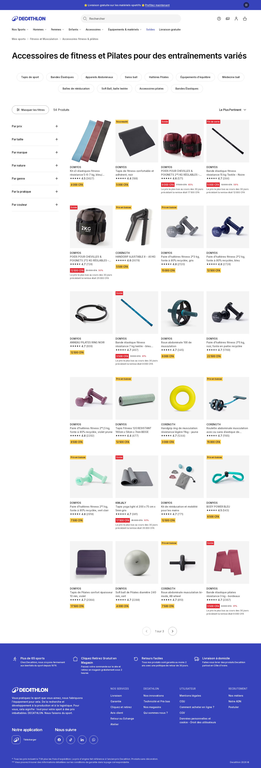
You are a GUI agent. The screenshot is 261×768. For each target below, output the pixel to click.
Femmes (56, 29)
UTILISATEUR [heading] (188, 688)
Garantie (115, 701)
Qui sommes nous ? (156, 712)
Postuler (234, 707)
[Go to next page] (172, 631)
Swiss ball (131, 77)
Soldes (150, 29)
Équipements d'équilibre (195, 77)
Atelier (114, 724)
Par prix (17, 126)
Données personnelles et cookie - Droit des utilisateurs (198, 720)
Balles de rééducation (76, 88)
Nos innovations (154, 695)
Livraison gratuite (170, 29)
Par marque (19, 152)
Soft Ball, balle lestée (115, 88)
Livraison (116, 695)
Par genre (18, 178)
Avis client (116, 712)
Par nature (18, 165)
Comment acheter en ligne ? (197, 707)
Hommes (38, 29)
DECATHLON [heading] (151, 688)
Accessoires (93, 29)
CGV (182, 712)
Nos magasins (152, 707)
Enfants (74, 29)
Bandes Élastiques (62, 77)
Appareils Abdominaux (99, 77)
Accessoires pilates (152, 88)
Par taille (17, 139)
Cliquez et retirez (120, 707)
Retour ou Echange (122, 718)
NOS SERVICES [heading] (119, 688)
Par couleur (19, 204)
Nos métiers (236, 695)
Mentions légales (190, 695)
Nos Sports (19, 29)
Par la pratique (21, 191)
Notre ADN (235, 701)
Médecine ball (231, 77)
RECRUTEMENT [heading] (238, 688)
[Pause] (246, 5)
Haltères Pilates (159, 77)
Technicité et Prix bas (157, 701)
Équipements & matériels (124, 29)
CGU (182, 701)
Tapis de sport (30, 77)
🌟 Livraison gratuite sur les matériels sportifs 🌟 (127, 5)
